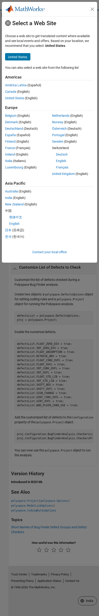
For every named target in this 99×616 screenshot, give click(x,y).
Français (62, 167)
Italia (8, 161)
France (10, 148)
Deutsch (62, 154)
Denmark (11, 122)
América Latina (16, 85)
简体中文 (15, 217)
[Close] (92, 9)
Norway (57, 122)
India (8, 198)
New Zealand (14, 204)
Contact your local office (49, 252)
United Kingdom (63, 174)
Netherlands (61, 115)
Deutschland (14, 128)
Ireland (10, 154)
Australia (11, 191)
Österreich (59, 128)
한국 (8, 236)
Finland (10, 141)
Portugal (58, 135)
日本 (8, 230)
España (10, 135)
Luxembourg (14, 167)
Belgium (11, 115)
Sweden (57, 141)
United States (14, 98)
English (61, 161)
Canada (10, 91)
